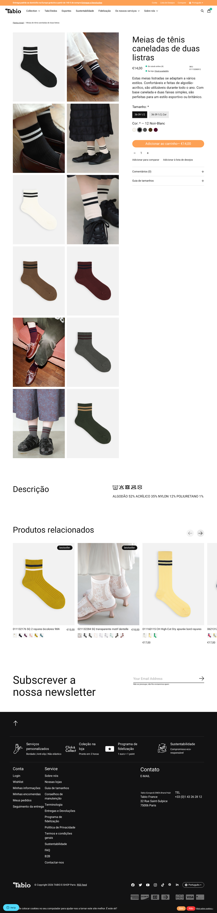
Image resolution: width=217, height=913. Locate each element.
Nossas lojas (53, 782)
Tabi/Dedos (51, 11)
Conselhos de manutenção (54, 796)
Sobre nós (149, 11)
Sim (181, 908)
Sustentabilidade (85, 11)
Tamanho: (140, 107)
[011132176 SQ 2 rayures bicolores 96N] (44, 584)
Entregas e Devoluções (60, 811)
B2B (47, 856)
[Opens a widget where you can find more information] (11, 908)
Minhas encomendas (27, 794)
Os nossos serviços (126, 11)
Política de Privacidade (60, 827)
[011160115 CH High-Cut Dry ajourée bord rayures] (173, 584)
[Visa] (190, 899)
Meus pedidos (22, 800)
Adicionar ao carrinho (168, 143)
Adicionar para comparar (145, 160)
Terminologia (53, 805)
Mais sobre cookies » (204, 908)
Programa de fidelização (127, 746)
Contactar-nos (54, 862)
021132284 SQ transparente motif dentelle (103, 629)
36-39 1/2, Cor (159, 115)
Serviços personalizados (37, 746)
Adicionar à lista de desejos (178, 160)
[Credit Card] (200, 899)
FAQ (47, 850)
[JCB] (155, 899)
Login (16, 776)
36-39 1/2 (140, 115)
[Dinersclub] (165, 899)
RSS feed (82, 885)
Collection (31, 11)
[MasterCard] (180, 899)
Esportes (66, 11)
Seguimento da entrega (28, 806)
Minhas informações (26, 788)
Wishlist (18, 782)
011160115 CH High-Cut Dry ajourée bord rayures (171, 629)
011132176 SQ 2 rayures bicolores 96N (36, 629)
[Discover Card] (145, 899)
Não (191, 908)
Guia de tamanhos (57, 788)
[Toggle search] (202, 11)
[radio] (134, 130)
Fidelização (104, 11)
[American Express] (135, 899)
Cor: (148, 123)
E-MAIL (145, 776)
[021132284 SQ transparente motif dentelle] (108, 584)
